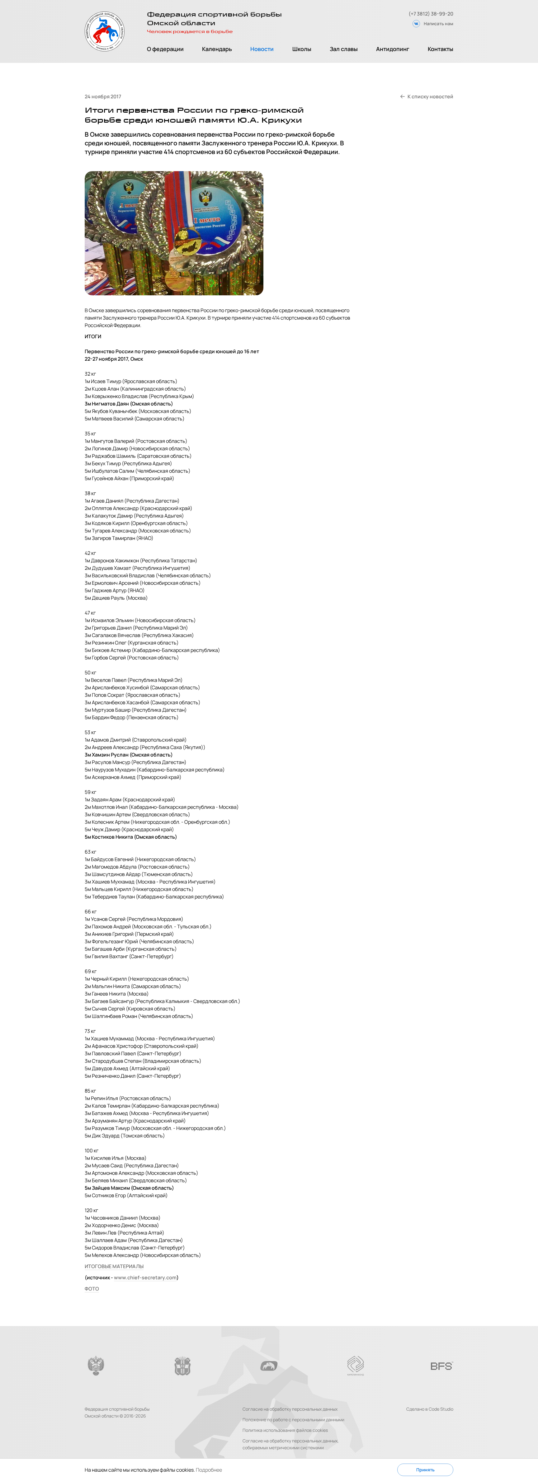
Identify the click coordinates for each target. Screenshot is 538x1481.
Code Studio (441, 1409)
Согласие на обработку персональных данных (290, 1409)
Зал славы (344, 49)
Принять (425, 1470)
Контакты (440, 49)
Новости (262, 49)
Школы (301, 49)
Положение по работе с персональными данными (293, 1419)
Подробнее (209, 1469)
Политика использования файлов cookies (285, 1430)
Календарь (217, 49)
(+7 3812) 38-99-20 (430, 13)
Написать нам (438, 23)
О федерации (165, 49)
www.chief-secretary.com (145, 1277)
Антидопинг (392, 49)
